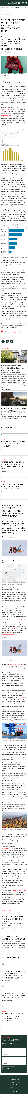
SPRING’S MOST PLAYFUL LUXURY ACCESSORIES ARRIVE (13, 919)
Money (8, 14)
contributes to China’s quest (18, 890)
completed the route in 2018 (18, 619)
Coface (24, 697)
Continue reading (5, 389)
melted (15, 628)
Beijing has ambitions (14, 664)
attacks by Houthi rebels (8, 634)
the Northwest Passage (7, 848)
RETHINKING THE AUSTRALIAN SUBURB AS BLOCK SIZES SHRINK (13, 939)
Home (3, 14)
